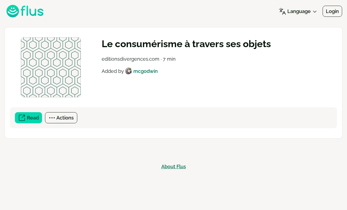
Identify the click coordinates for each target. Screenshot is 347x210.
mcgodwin (145, 71)
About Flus (173, 166)
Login (332, 11)
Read (34, 119)
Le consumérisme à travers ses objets (186, 43)
